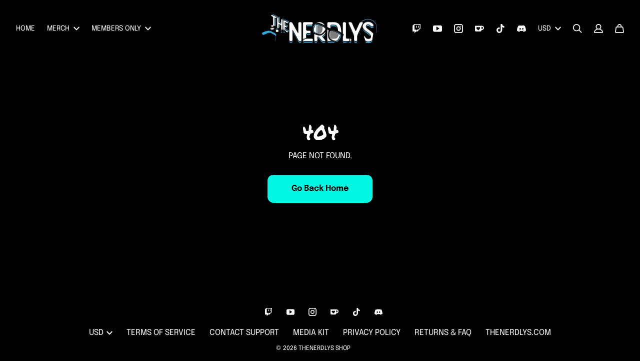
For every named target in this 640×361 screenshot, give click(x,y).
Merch (58, 28)
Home (25, 28)
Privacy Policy (371, 332)
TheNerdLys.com (518, 332)
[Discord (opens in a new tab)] (521, 28)
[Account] (598, 28)
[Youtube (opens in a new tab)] (437, 28)
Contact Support (244, 332)
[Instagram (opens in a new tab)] (458, 28)
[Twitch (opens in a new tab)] (416, 28)
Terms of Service (161, 332)
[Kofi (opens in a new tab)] (479, 28)
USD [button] (544, 28)
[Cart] (619, 28)
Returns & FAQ (443, 332)
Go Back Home (320, 188)
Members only (116, 28)
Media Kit (311, 332)
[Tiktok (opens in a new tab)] (500, 28)
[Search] (577, 28)
